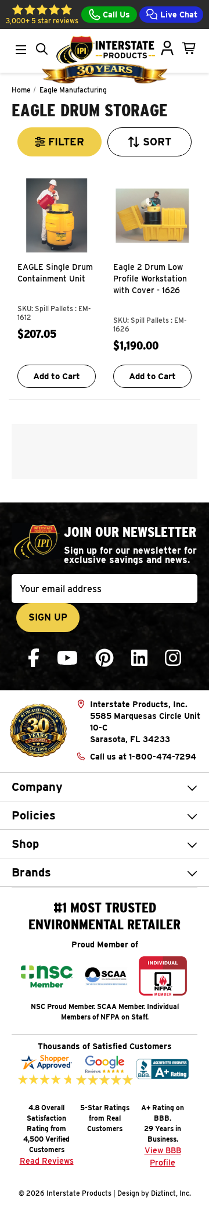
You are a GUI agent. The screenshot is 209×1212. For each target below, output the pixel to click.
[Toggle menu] (21, 49)
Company (37, 787)
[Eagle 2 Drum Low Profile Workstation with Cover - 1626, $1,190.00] (152, 215)
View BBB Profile (163, 1156)
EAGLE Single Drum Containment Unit (55, 272)
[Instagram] (173, 658)
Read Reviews (47, 1160)
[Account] (167, 48)
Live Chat (177, 14)
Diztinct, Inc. (171, 1193)
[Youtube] (67, 658)
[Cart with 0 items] (189, 48)
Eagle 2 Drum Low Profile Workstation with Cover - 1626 (150, 278)
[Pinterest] (104, 658)
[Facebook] (33, 658)
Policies (34, 815)
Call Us (115, 14)
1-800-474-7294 (162, 756)
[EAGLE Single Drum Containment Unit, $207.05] (56, 215)
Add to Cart (56, 376)
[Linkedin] (139, 658)
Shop (25, 844)
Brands (31, 872)
